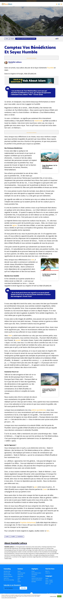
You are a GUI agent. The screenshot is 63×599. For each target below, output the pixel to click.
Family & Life (20, 574)
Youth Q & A (6, 578)
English (46, 578)
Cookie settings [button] (53, 596)
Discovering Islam (21, 573)
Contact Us (47, 573)
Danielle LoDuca (15, 62)
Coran (45, 489)
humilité (13, 536)
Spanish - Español (49, 581)
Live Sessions (34, 574)
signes (14, 225)
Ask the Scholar (7, 573)
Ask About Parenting (8, 576)
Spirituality (34, 581)
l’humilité (50, 68)
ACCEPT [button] (59, 596)
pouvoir (18, 340)
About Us (47, 571)
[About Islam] (7, 4)
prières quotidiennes (38, 410)
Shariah (19, 571)
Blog (19, 579)
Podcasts (33, 576)
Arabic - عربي (48, 583)
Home (6, 38)
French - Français (49, 580)
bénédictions (20, 536)
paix (36, 487)
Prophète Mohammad (27, 522)
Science (19, 581)
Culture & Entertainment (37, 579)
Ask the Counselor (7, 574)
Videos (19, 578)
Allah (10, 335)
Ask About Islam (7, 571)
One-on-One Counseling (9, 579)
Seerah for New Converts (37, 578)
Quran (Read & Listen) (36, 573)
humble (7, 536)
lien (48, 531)
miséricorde (38, 121)
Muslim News (20, 576)
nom (32, 260)
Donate (33, 571)
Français (12, 38)
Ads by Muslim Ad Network (31, 0)
